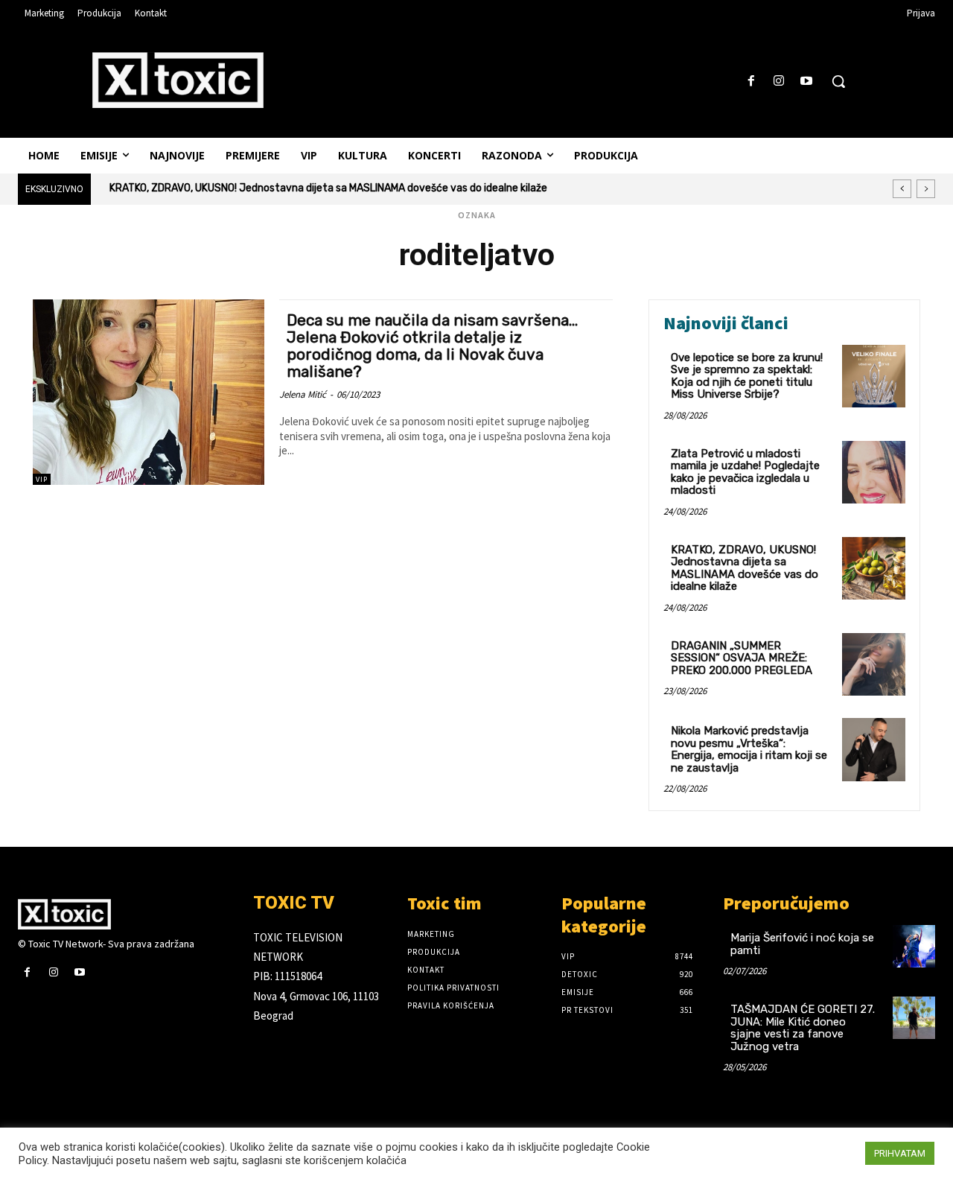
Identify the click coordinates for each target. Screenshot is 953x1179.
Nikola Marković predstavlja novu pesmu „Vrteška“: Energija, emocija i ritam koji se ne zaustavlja (749, 749)
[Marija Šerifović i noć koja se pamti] (914, 946)
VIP (42, 479)
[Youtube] (807, 81)
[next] (926, 188)
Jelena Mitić (302, 394)
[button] (838, 81)
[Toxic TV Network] (124, 914)
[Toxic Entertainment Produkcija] (178, 79)
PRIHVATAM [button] (899, 1153)
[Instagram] (779, 81)
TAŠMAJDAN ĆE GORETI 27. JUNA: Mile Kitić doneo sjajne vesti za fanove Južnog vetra (802, 1027)
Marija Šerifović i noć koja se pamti (802, 944)
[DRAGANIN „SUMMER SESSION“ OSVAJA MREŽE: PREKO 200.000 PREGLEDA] (873, 664)
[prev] (902, 188)
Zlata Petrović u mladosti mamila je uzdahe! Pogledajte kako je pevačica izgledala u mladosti (745, 472)
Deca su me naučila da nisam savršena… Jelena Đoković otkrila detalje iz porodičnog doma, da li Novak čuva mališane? (432, 346)
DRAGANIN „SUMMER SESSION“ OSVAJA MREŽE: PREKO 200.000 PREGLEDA (741, 658)
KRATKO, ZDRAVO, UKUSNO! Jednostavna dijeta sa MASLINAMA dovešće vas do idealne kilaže (328, 188)
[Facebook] (751, 81)
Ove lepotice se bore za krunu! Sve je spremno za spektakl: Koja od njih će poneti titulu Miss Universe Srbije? (747, 376)
